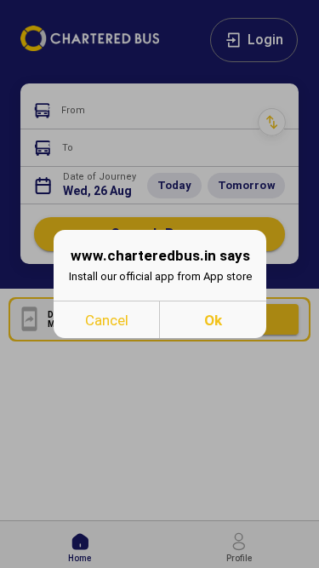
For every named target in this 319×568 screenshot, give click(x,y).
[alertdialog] (160, 284)
